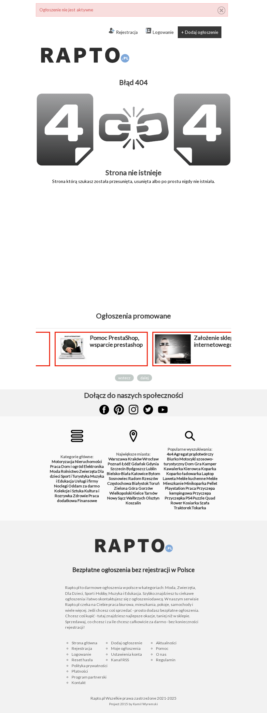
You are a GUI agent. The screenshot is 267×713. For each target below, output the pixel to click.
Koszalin (133, 502)
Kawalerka (173, 468)
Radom (134, 478)
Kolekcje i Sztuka (69, 490)
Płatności (80, 671)
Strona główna (84, 642)
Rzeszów (150, 478)
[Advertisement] (133, 252)
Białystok (140, 483)
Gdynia (152, 463)
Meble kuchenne (191, 478)
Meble (212, 478)
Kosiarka (191, 502)
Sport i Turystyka (75, 476)
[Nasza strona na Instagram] (133, 409)
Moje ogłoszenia (126, 648)
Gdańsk (138, 463)
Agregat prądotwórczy (193, 454)
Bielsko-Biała (119, 473)
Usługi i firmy (86, 481)
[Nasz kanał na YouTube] (163, 409)
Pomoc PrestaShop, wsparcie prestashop (101, 341)
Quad (210, 498)
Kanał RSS (120, 659)
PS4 (189, 498)
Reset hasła (82, 659)
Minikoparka (195, 483)
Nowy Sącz (116, 498)
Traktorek (182, 507)
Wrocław (150, 458)
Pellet (212, 483)
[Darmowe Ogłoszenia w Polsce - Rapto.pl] (85, 42)
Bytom (154, 473)
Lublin (151, 468)
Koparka (208, 468)
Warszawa (117, 458)
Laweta (169, 478)
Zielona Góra (126, 488)
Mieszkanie (173, 483)
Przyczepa (202, 493)
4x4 (170, 454)
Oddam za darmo (84, 485)
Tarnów (150, 493)
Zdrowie (80, 495)
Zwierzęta (88, 471)
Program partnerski (89, 677)
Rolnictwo (69, 471)
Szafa (204, 502)
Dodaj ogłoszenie (126, 642)
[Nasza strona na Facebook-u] (104, 409)
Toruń (154, 483)
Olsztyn (153, 498)
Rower (176, 502)
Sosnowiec (118, 478)
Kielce (138, 493)
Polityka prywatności (89, 665)
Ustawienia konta (126, 654)
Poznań (114, 463)
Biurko (173, 458)
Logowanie (163, 32)
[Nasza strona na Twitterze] (148, 409)
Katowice (139, 473)
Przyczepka (175, 498)
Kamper (209, 463)
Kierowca (192, 468)
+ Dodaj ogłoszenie (199, 32)
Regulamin (166, 659)
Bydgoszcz (136, 468)
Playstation (175, 488)
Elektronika (94, 466)
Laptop (208, 473)
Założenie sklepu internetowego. (200, 341)
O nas (161, 654)
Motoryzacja (63, 461)
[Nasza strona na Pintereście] (119, 409)
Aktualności (166, 642)
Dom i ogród (72, 466)
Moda (55, 471)
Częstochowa (119, 483)
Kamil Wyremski (145, 704)
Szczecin (118, 468)
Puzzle (198, 498)
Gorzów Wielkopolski (131, 491)
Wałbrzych (135, 498)
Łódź (126, 463)
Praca (55, 466)
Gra (198, 463)
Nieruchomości (88, 461)
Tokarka (199, 507)
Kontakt (79, 682)
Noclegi (61, 485)
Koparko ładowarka (183, 473)
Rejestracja (127, 32)
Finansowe (87, 500)
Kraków (135, 458)
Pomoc (162, 648)
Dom (189, 463)
